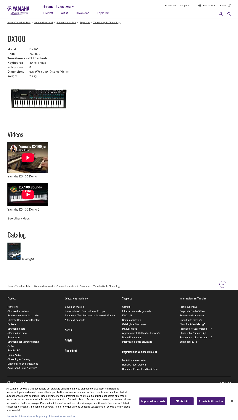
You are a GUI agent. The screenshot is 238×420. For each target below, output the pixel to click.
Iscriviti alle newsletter (134, 360)
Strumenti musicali (43, 22)
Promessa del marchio (192, 315)
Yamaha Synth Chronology (106, 22)
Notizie (69, 330)
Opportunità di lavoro (191, 320)
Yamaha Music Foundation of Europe (85, 311)
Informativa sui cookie (62, 416)
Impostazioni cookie (153, 401)
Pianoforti (12, 306)
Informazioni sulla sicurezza (137, 341)
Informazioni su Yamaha (193, 298)
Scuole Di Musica (74, 306)
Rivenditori (170, 5)
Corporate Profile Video (192, 311)
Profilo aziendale (188, 306)
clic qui (66, 406)
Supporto (184, 5)
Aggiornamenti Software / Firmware (141, 333)
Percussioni (13, 337)
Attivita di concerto (75, 320)
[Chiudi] (232, 401)
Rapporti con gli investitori (194, 337)
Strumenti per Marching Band (23, 341)
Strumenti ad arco (17, 333)
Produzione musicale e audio (22, 315)
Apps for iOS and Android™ (22, 368)
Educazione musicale (76, 298)
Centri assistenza (131, 320)
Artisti (64, 13)
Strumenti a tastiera (57, 6)
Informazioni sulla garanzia (136, 311)
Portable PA (13, 350)
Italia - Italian (209, 5)
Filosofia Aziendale (190, 324)
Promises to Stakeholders (194, 328)
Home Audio (14, 355)
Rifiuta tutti (182, 401)
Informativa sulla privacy (33, 416)
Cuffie (10, 346)
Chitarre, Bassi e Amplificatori (23, 320)
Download (82, 13)
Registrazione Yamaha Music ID (139, 352)
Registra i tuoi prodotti (134, 364)
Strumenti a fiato (16, 328)
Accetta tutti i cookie (211, 401)
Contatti (126, 306)
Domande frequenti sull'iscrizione (139, 369)
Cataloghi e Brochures (134, 324)
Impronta (12, 416)
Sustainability (187, 341)
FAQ (124, 315)
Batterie (11, 324)
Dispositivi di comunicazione (22, 363)
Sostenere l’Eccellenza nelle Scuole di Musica (90, 315)
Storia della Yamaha (190, 333)
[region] (119, 401)
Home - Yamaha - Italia (18, 22)
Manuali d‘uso (129, 328)
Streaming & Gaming (18, 359)
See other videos (18, 218)
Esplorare (103, 13)
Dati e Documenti (131, 337)
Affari (223, 5)
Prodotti (48, 13)
